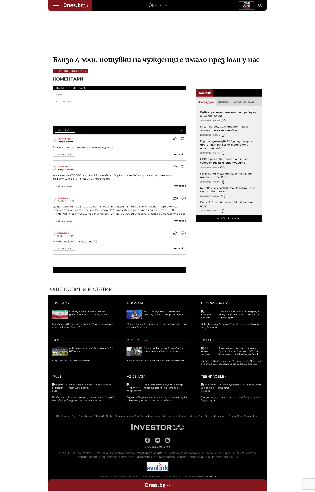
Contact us (210, 476)
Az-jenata (136, 377)
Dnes (74, 416)
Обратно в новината (71, 70)
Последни (206, 102)
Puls (56, 377)
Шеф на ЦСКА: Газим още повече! (71, 360)
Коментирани (244, 102)
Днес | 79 (161, 5)
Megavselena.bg (252, 416)
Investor (61, 303)
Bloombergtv (214, 303)
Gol (56, 340)
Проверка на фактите (116, 456)
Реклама (102, 453)
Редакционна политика (185, 453)
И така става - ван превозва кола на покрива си (155, 360)
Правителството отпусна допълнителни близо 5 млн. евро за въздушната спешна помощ (83, 399)
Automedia (137, 340)
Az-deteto (192, 416)
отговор (180, 154)
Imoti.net (172, 416)
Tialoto (208, 340)
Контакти (85, 453)
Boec (239, 416)
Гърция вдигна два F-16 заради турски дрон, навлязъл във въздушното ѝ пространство (227, 145)
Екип (71, 453)
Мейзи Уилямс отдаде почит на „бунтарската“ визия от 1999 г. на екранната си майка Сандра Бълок (238, 351)
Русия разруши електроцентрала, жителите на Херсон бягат (224, 128)
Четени (223, 102)
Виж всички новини (228, 218)
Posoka (232, 416)
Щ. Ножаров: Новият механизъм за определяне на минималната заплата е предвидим (240, 314)
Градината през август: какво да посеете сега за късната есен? (163, 386)
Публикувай (65, 130)
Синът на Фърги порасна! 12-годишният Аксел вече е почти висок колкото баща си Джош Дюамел (231, 362)
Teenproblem (214, 377)
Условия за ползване (151, 453)
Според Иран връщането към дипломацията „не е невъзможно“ (89, 313)
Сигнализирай (64, 154)
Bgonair (135, 303)
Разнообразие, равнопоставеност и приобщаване (172, 456)
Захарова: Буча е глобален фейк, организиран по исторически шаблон (166, 313)
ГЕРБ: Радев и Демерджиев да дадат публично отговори (226, 175)
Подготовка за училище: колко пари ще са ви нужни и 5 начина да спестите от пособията (157, 399)
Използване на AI (224, 456)
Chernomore (220, 416)
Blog (201, 416)
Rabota (181, 416)
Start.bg (209, 416)
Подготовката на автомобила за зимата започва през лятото (164, 349)
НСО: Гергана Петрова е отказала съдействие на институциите (224, 160)
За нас (61, 453)
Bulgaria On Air (101, 416)
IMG (58, 416)
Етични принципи (218, 453)
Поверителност (122, 453)
